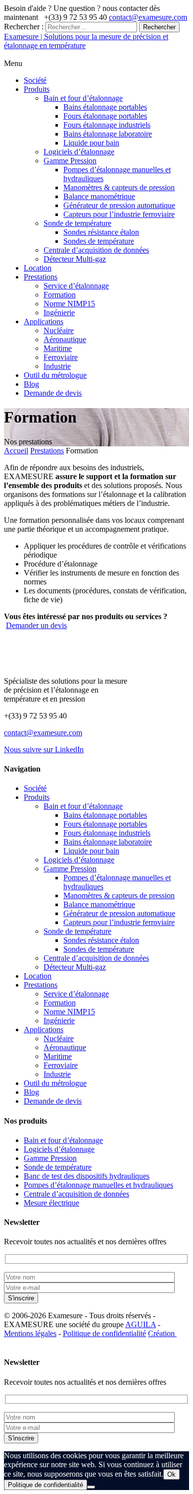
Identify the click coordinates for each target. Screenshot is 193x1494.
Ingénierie (59, 312)
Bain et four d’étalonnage (83, 98)
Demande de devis (53, 393)
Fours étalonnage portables (105, 116)
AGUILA (140, 1324)
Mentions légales (30, 1333)
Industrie (57, 366)
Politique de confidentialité (104, 1333)
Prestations (40, 277)
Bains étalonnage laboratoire (107, 134)
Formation (60, 294)
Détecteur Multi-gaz (75, 259)
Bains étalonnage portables (105, 107)
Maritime (58, 348)
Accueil (16, 450)
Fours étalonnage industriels (106, 125)
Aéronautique (65, 339)
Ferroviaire (61, 357)
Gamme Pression (70, 160)
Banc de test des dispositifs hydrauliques (86, 1176)
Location (37, 268)
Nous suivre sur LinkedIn (44, 749)
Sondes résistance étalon (101, 232)
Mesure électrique (51, 1203)
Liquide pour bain (91, 143)
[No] (91, 1487)
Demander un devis (36, 625)
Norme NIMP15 (69, 303)
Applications (43, 321)
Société (35, 80)
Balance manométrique (99, 196)
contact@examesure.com (148, 17)
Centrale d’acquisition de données (96, 250)
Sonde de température (77, 223)
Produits (36, 89)
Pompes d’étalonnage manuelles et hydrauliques (98, 1185)
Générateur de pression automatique (119, 205)
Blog (31, 384)
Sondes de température (98, 241)
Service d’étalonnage (76, 286)
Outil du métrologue (55, 375)
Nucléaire (59, 330)
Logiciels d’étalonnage (79, 151)
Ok (171, 1474)
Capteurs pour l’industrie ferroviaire (119, 214)
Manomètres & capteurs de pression (119, 187)
